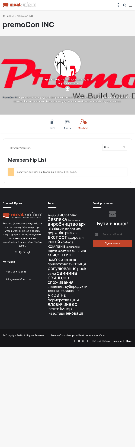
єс (74, 304)
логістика (79, 251)
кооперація (73, 246)
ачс (61, 215)
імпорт (67, 308)
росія (82, 268)
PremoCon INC (11, 97)
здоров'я (76, 237)
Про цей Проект (101, 341)
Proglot (52, 215)
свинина (67, 273)
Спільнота (118, 341)
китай (54, 241)
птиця (79, 263)
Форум (67, 128)
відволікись (73, 229)
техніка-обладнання (63, 291)
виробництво (63, 224)
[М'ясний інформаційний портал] (19, 4)
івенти (53, 309)
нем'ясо (55, 259)
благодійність (74, 220)
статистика (56, 287)
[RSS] (16, 252)
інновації (74, 313)
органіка (70, 260)
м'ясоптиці (60, 255)
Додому (9, 15)
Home (52, 128)
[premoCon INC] (67, 75)
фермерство (58, 300)
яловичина (59, 304)
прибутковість (60, 264)
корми (52, 251)
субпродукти (76, 286)
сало (52, 273)
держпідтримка (62, 232)
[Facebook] (20, 252)
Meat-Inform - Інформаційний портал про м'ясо (78, 335)
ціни (74, 299)
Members (83, 125)
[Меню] (130, 6)
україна (57, 295)
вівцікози (56, 228)
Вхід (128, 341)
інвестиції (56, 313)
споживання (60, 282)
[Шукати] (124, 6)
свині (54, 278)
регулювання (62, 268)
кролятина (64, 251)
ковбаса (67, 242)
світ (65, 278)
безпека (57, 219)
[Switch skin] (118, 6)
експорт (57, 237)
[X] (24, 252)
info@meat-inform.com (18, 279)
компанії (56, 246)
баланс (71, 215)
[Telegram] (29, 252)
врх (82, 224)
